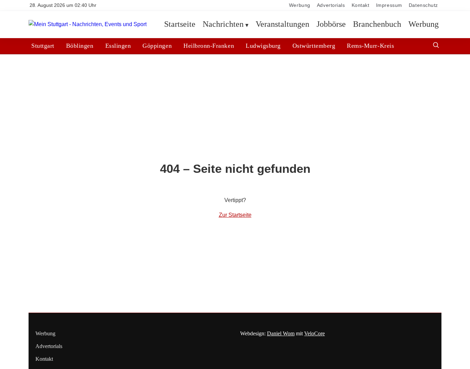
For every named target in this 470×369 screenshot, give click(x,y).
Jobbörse (331, 24)
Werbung (299, 5)
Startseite (179, 24)
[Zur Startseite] (88, 24)
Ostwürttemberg (313, 45)
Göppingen (157, 45)
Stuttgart (42, 45)
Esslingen (118, 45)
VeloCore (314, 333)
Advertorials (331, 5)
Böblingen (80, 45)
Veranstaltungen (282, 24)
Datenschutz (423, 5)
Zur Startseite (235, 215)
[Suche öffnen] (435, 46)
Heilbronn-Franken (208, 45)
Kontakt (361, 5)
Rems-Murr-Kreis (370, 45)
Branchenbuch (377, 24)
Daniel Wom (281, 333)
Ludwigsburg (263, 45)
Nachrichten (223, 24)
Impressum (389, 5)
